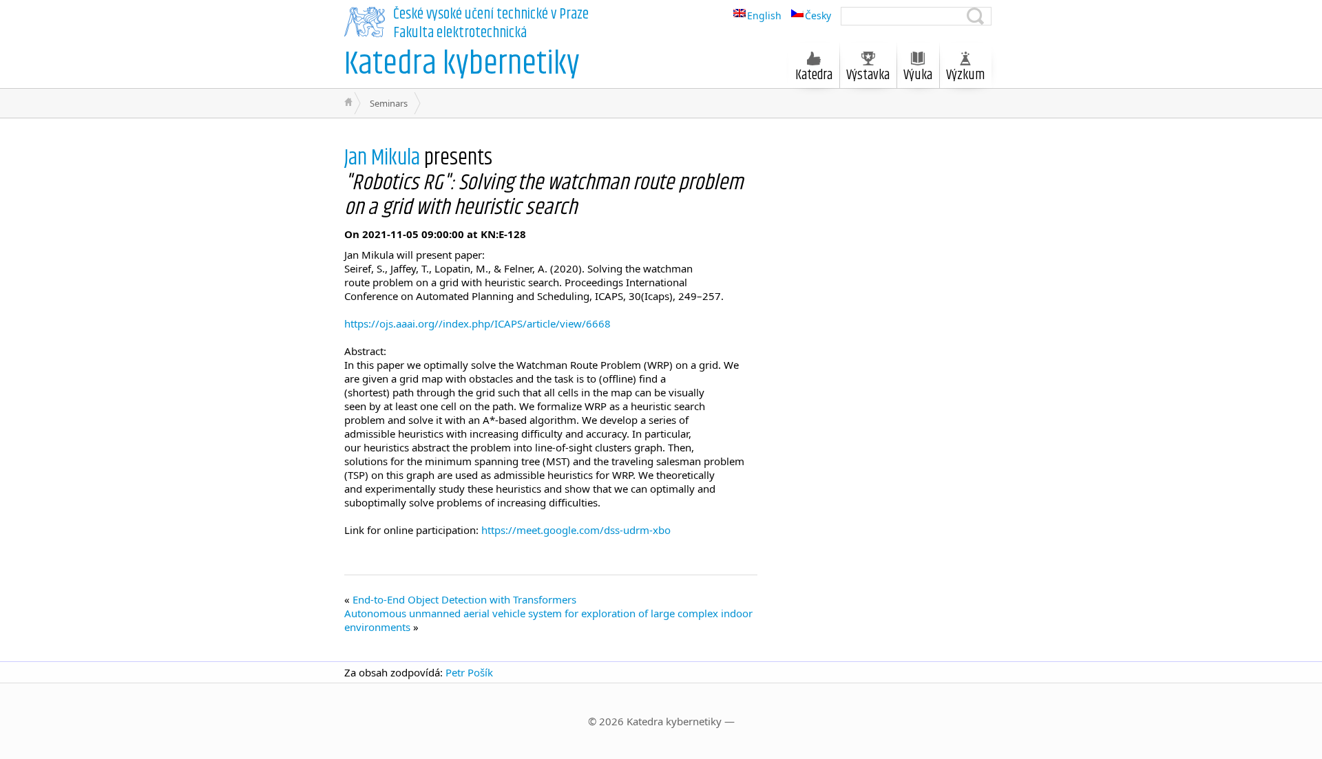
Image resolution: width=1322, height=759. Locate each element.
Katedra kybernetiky (462, 64)
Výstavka (868, 75)
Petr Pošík (469, 672)
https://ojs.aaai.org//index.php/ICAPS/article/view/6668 (477, 323)
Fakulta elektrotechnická (460, 33)
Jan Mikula (384, 158)
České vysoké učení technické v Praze (491, 14)
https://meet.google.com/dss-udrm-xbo (576, 530)
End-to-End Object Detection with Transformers (464, 599)
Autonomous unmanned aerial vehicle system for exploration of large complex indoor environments (548, 620)
